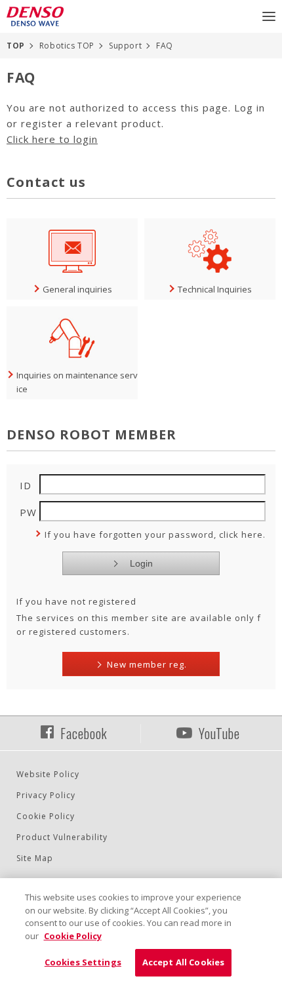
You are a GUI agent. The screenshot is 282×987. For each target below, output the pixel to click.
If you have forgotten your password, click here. (155, 534)
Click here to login (52, 139)
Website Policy (47, 774)
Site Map (34, 858)
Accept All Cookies (183, 962)
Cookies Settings (83, 962)
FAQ (164, 45)
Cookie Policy (45, 816)
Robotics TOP (66, 45)
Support (125, 45)
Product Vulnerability (62, 837)
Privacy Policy (45, 795)
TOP (16, 45)
